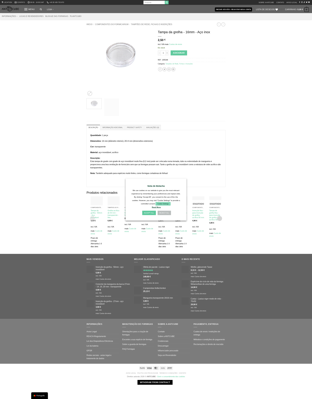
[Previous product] (223, 24)
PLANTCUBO (76, 16)
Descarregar (163, 346)
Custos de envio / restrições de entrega (207, 333)
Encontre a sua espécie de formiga (137, 339)
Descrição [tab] (93, 127)
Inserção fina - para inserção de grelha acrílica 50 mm (198, 214)
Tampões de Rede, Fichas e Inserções (151, 24)
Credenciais (163, 341)
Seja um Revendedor (167, 355)
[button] (29, 9)
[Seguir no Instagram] (302, 2)
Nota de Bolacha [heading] (156, 186)
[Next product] (219, 24)
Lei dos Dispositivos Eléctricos (100, 341)
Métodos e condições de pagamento (209, 339)
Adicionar (179, 53)
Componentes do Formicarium (111, 24)
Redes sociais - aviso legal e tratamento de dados (99, 356)
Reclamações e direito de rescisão (208, 344)
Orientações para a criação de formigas (135, 333)
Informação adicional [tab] (112, 127)
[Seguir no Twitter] (306, 2)
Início (89, 24)
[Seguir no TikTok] (304, 2)
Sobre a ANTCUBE (266, 2)
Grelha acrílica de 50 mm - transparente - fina (113, 214)
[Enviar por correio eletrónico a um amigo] (169, 69)
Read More (156, 207)
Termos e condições (168, 373)
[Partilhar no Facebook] (160, 69)
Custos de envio (175, 44)
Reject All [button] (164, 213)
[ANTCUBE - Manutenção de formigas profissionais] (10, 8)
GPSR (89, 350)
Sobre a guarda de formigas (134, 344)
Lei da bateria (92, 346)
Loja (49, 9)
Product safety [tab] (134, 127)
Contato (280, 2)
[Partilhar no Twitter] (164, 69)
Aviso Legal (291, 2)
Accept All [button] (149, 213)
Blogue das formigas (56, 16)
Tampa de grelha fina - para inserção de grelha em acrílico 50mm (215, 215)
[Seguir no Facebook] (299, 2)
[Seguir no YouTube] (309, 2)
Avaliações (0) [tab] (152, 127)
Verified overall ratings (151, 274)
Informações (9, 16)
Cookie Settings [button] (163, 204)
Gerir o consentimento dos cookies (171, 377)
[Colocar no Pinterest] (173, 69)
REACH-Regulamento (96, 336)
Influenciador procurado (168, 350)
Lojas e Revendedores (31, 16)
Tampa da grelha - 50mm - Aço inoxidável (96, 214)
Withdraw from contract (155, 382)
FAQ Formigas (128, 349)
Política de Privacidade (147, 373)
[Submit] (166, 2)
